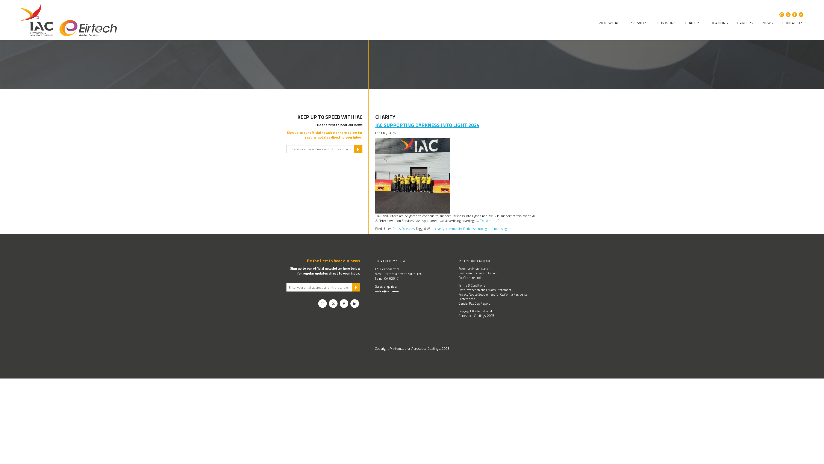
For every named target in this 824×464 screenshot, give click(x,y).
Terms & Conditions (472, 285)
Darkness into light (476, 228)
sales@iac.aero (387, 291)
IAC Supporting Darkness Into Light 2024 (427, 125)
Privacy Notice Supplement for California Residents (493, 294)
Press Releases (403, 228)
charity (439, 228)
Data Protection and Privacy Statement (485, 289)
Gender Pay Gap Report (474, 303)
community (454, 228)
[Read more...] (489, 220)
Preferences (467, 298)
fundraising (499, 228)
